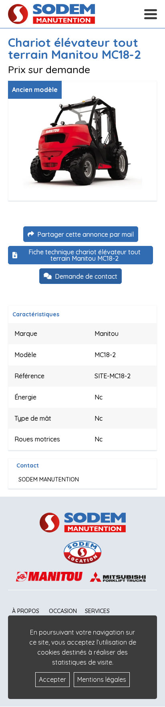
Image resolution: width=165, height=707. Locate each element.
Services (97, 611)
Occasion (63, 611)
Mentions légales (101, 679)
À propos (25, 611)
